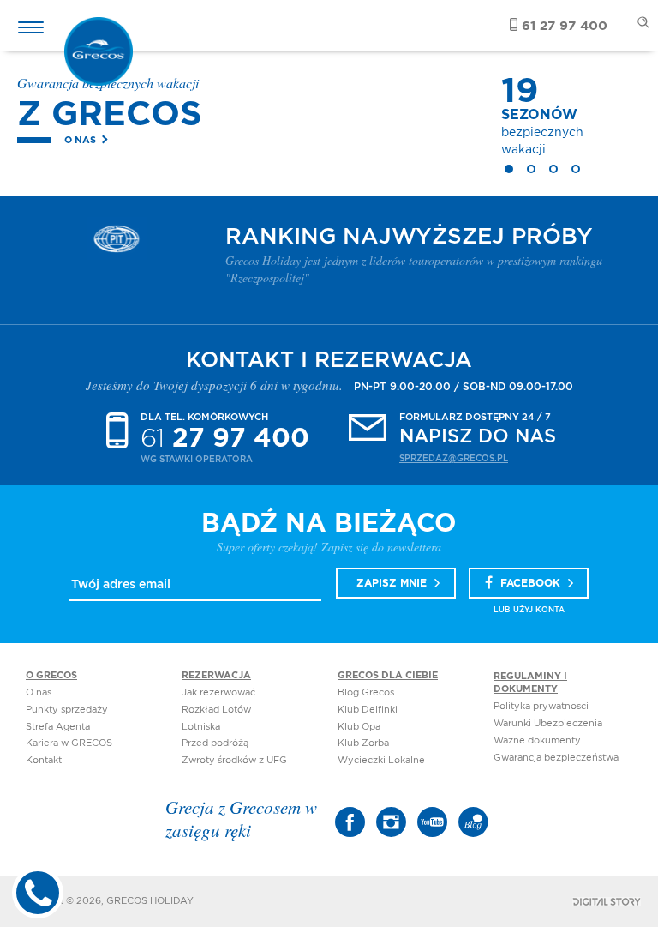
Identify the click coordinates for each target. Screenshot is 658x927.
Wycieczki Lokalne (381, 760)
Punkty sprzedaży (67, 709)
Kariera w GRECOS (69, 743)
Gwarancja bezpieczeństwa (556, 757)
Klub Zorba (363, 743)
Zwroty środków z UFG (234, 760)
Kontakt (44, 760)
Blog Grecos (366, 692)
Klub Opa (359, 726)
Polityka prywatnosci (541, 706)
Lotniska (201, 726)
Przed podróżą (215, 743)
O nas (80, 140)
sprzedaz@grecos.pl (453, 458)
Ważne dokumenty (537, 740)
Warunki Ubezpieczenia (548, 723)
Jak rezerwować (218, 692)
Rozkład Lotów (216, 709)
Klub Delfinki (368, 709)
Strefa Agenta (58, 726)
